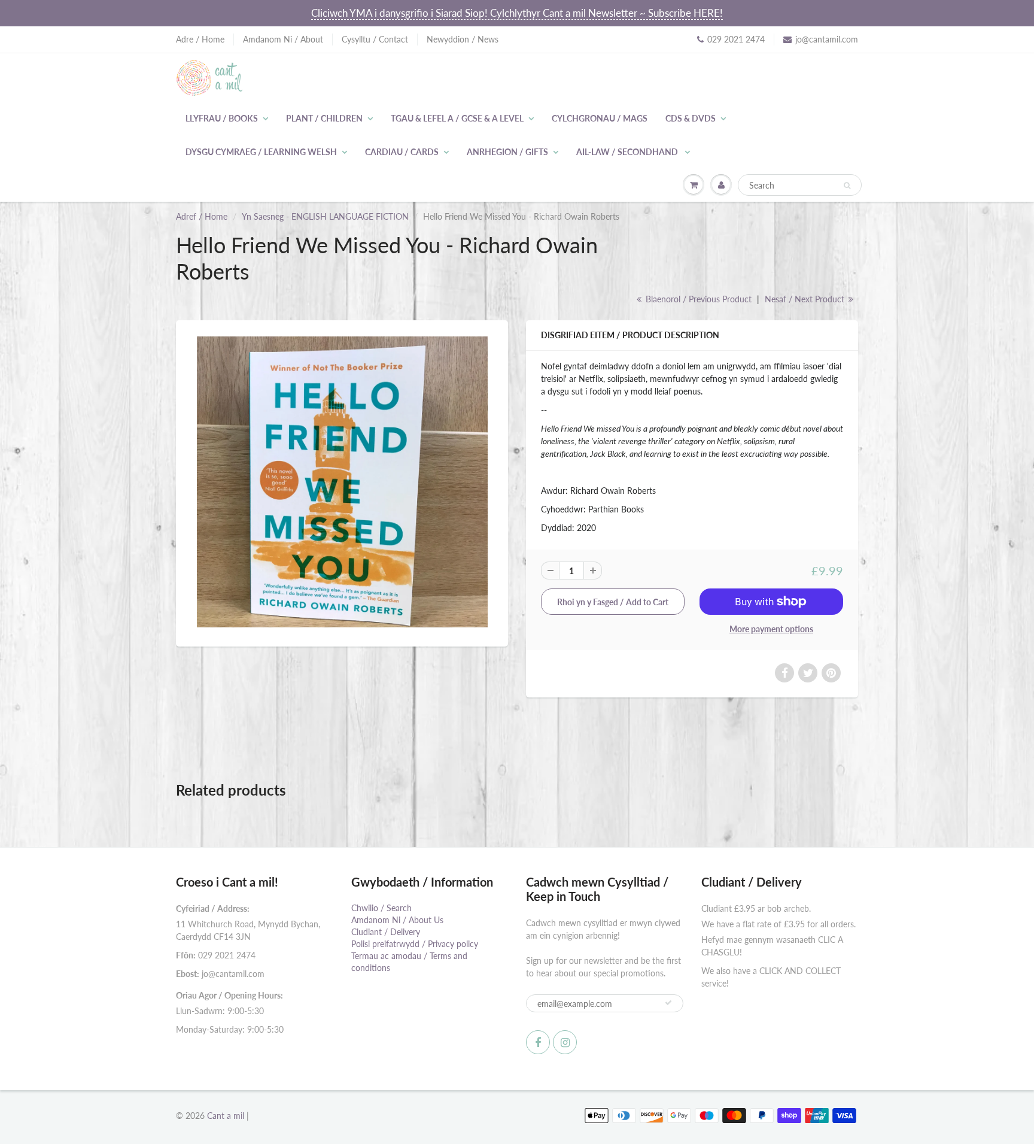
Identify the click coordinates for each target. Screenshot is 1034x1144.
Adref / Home (201, 216)
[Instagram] (565, 1042)
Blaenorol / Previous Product (697, 299)
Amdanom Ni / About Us (397, 920)
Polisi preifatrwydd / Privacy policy (414, 944)
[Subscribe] (668, 1002)
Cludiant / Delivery (385, 932)
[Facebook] (538, 1042)
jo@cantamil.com (826, 39)
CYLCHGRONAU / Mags (599, 118)
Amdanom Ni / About (283, 39)
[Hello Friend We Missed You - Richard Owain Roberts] (342, 482)
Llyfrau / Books (221, 118)
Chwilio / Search (381, 908)
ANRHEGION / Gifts (507, 152)
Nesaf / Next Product (806, 299)
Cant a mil (225, 1115)
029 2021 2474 (736, 39)
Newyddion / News (462, 39)
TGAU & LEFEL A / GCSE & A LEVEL (457, 118)
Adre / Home (200, 39)
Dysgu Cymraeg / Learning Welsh (261, 152)
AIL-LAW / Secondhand (628, 152)
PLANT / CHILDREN (324, 118)
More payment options (771, 629)
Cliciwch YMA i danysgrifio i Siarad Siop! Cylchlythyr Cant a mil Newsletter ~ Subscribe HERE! (517, 13)
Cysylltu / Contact (375, 39)
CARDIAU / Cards (402, 152)
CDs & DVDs (690, 118)
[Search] (847, 185)
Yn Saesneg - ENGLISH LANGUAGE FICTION (325, 216)
